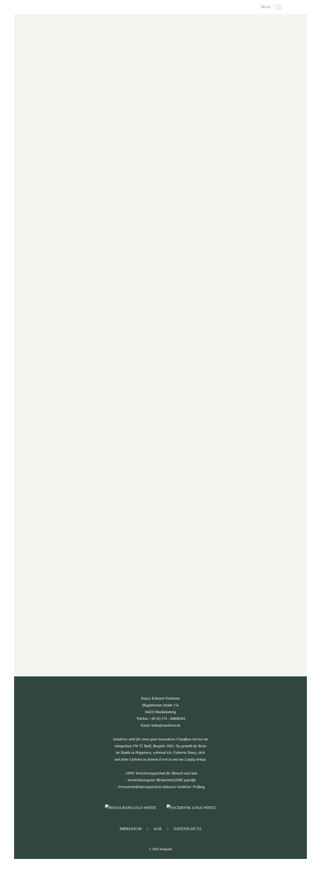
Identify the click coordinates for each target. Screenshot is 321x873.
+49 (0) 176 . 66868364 (167, 238)
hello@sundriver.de (166, 244)
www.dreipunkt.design (165, 332)
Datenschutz (187, 829)
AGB (157, 829)
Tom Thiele (160, 365)
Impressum (130, 829)
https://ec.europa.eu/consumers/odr (160, 398)
